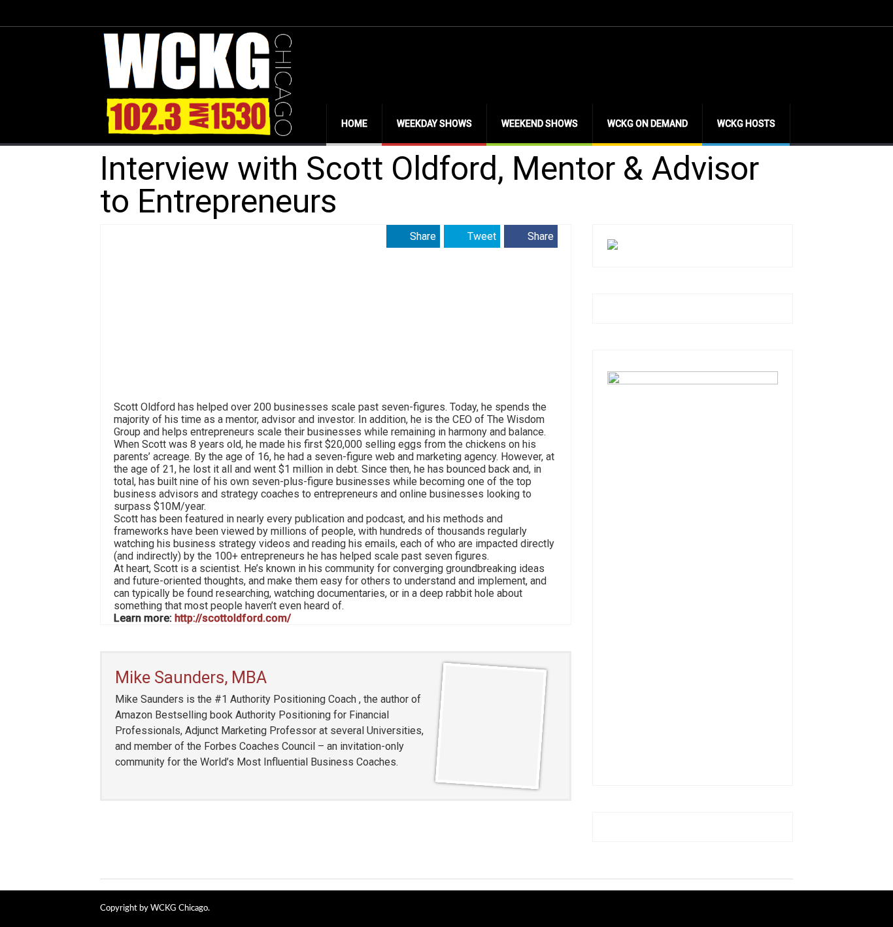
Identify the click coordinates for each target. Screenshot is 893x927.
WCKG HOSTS (746, 123)
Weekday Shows (434, 123)
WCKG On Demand (647, 123)
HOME (354, 123)
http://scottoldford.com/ (233, 618)
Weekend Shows (539, 123)
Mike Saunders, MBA (191, 677)
